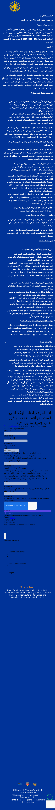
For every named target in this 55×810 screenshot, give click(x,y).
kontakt (14, 800)
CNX (34, 792)
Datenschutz (26, 797)
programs (28, 800)
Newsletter (29, 802)
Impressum (34, 795)
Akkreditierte (18, 795)
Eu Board (40, 800)
